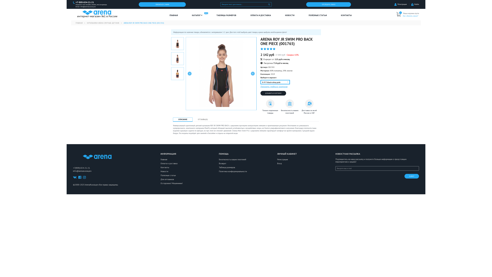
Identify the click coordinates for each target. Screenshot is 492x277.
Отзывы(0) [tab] (203, 119)
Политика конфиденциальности (233, 171)
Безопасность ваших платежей (232, 159)
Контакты (346, 15)
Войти (416, 4)
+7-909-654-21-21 (85, 2)
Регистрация (402, 4)
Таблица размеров (227, 167)
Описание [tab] (182, 119)
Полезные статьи (168, 175)
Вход (279, 163)
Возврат (222, 163)
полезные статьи (318, 15)
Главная (174, 15)
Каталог (196, 15)
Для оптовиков (167, 179)
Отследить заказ (328, 4)
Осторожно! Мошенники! (172, 183)
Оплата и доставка (260, 15)
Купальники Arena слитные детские (103, 23)
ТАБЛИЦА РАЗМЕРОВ (226, 15)
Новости (289, 15)
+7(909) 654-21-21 (81, 168)
